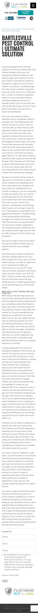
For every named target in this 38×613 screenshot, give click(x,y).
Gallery (19, 610)
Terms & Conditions (20, 608)
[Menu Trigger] (33, 5)
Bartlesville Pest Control (19, 29)
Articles (9, 29)
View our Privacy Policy (10, 575)
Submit (5, 581)
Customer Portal (25, 12)
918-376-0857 (11, 13)
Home (3, 29)
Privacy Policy (7, 608)
